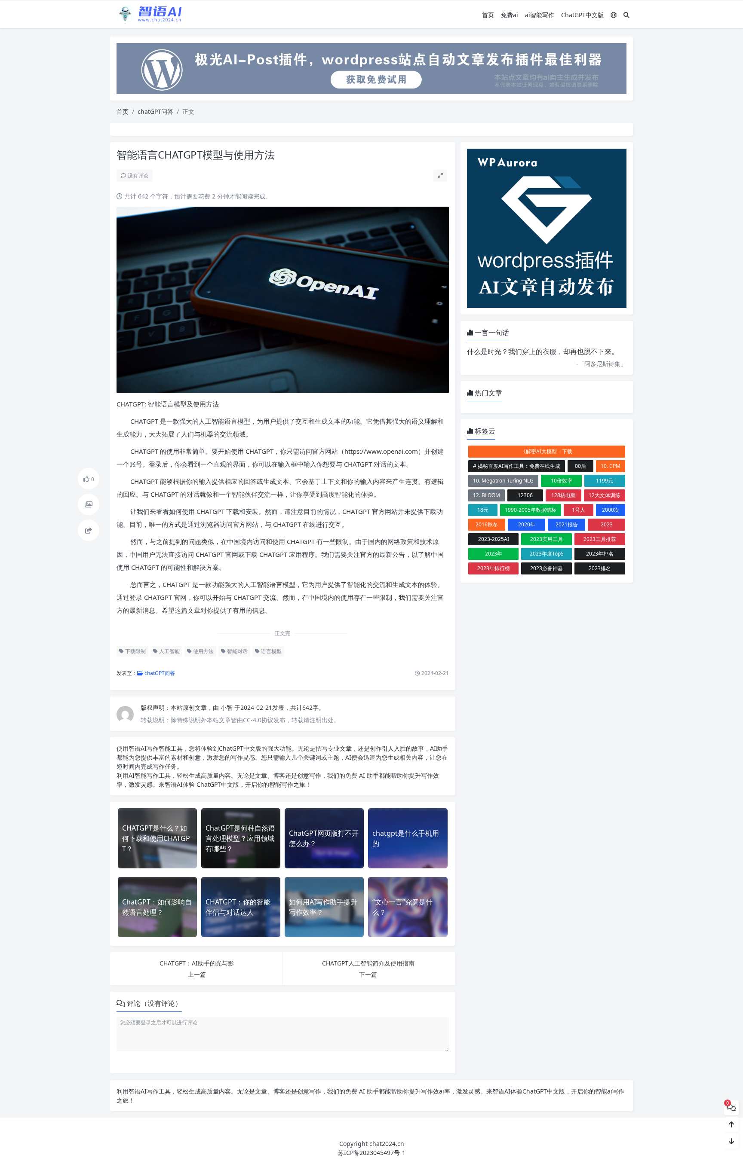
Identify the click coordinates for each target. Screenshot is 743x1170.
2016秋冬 (487, 524)
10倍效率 (561, 480)
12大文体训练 (604, 495)
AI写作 (150, 748)
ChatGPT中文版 (582, 15)
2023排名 (600, 568)
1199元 (604, 480)
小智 (227, 707)
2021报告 (567, 524)
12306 (525, 495)
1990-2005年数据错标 (530, 509)
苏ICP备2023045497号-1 (371, 1153)
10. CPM (610, 466)
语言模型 (271, 651)
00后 (580, 466)
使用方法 (203, 651)
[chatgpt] (371, 68)
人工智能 (169, 651)
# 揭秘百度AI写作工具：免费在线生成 (516, 466)
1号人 (578, 509)
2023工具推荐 (599, 539)
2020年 (526, 524)
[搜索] (626, 15)
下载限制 (135, 651)
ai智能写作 (539, 15)
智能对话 (237, 651)
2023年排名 (600, 553)
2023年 (493, 553)
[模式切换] (613, 15)
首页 (488, 15)
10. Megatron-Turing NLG (503, 480)
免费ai (509, 15)
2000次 (610, 509)
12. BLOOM (486, 495)
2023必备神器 (546, 568)
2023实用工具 (546, 539)
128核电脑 (563, 495)
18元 (482, 509)
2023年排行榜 (493, 568)
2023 (607, 524)
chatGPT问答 (155, 111)
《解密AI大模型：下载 (546, 451)
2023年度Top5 (547, 553)
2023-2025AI (493, 539)
